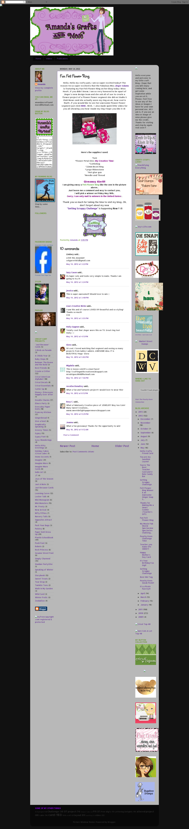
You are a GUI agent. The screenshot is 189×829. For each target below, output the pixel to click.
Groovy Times (41, 430)
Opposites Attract (43, 520)
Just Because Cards (44, 487)
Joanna (69, 422)
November (145, 423)
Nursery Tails (41, 516)
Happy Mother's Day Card (145, 554)
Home (38, 58)
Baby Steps (40, 359)
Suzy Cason (71, 272)
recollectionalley (74, 386)
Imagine (38, 460)
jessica (69, 290)
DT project (70, 811)
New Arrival (40, 510)
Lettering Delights (123, 811)
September (146, 432)
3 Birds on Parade (43, 350)
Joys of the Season (44, 479)
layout (77, 815)
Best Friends (41, 368)
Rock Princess (41, 550)
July (143, 440)
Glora (68, 345)
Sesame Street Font (44, 553)
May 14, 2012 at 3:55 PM (77, 318)
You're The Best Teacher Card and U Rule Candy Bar (146, 470)
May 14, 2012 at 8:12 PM (77, 393)
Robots (38, 546)
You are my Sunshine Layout (145, 459)
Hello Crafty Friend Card (146, 452)
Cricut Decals (41, 382)
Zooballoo (40, 601)
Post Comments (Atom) (83, 451)
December (146, 419)
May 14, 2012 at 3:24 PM (77, 282)
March (144, 597)
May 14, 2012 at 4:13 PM (77, 336)
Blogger (112, 822)
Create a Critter (42, 371)
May (143, 448)
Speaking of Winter (44, 569)
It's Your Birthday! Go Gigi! (147, 562)
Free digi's (106, 811)
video (98, 815)
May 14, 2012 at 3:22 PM (77, 264)
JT (36, 475)
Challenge (53, 811)
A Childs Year (41, 355)
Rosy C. (69, 402)
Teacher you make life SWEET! (146, 546)
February (145, 601)
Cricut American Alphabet (42, 378)
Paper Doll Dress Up (43, 533)
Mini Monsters (41, 503)
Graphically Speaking (40, 425)
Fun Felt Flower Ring (146, 519)
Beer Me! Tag (146, 577)
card (51, 815)
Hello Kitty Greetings (40, 446)
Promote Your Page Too (43, 275)
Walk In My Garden (44, 588)
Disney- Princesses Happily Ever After (44, 393)
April (143, 593)
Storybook (40, 575)
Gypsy (38, 433)
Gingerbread (41, 418)
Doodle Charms (42, 400)
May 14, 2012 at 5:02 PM (77, 357)
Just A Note (40, 484)
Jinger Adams (122, 85)
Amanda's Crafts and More (44, 245)
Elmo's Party (41, 403)
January (145, 605)
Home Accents (42, 457)
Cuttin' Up (39, 389)
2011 (140, 609)
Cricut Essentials (43, 385)
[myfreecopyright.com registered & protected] (44, 622)
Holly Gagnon (72, 327)
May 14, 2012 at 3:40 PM (77, 297)
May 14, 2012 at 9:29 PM (77, 414)
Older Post (122, 446)
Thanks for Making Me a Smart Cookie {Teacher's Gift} (147, 508)
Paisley (38, 528)
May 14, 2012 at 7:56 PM (77, 378)
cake (42, 815)
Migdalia (70, 365)
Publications (62, 58)
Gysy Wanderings (43, 440)
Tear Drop (40, 582)
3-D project (40, 812)
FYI (94, 811)
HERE (83, 105)
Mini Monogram (42, 500)
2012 (140, 415)
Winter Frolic (41, 597)
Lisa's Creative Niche (76, 306)
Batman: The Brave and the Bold (44, 363)
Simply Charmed (42, 558)
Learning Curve (42, 493)
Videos (49, 58)
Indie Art (39, 472)
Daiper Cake (85, 812)
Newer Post (67, 446)
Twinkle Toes (41, 585)
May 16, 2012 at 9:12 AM (77, 429)
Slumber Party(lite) (44, 564)
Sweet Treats (41, 578)
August (144, 436)
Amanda (41, 84)
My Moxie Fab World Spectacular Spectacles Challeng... (146, 528)
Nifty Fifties (41, 513)
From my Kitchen (43, 412)
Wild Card (39, 594)
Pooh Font (40, 543)
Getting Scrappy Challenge (146, 482)
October (145, 429)
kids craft (67, 815)
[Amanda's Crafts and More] (43, 272)
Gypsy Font (40, 436)
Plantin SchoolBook (44, 537)
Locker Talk (40, 496)
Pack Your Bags (42, 525)
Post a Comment (71, 435)
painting (89, 815)
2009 (141, 617)
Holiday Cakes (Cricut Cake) (42, 452)
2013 (140, 412)
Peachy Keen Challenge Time (146, 538)
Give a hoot (40, 421)
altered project (145, 811)
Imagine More (41, 463)
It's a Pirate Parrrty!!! (145, 587)
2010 (141, 613)
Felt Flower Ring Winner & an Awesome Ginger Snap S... (146, 493)
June (143, 444)
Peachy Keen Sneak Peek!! (147, 581)
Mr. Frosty (40, 506)
